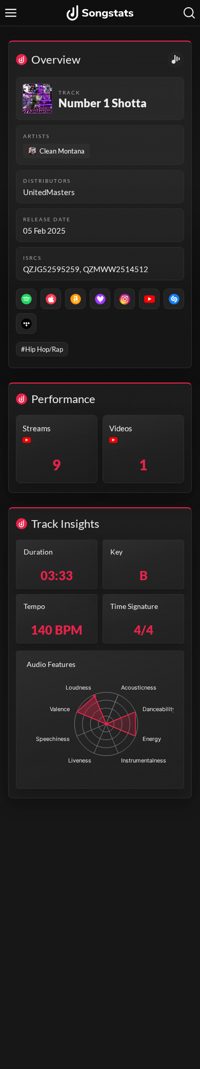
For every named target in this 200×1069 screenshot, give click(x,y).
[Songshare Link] (175, 59)
